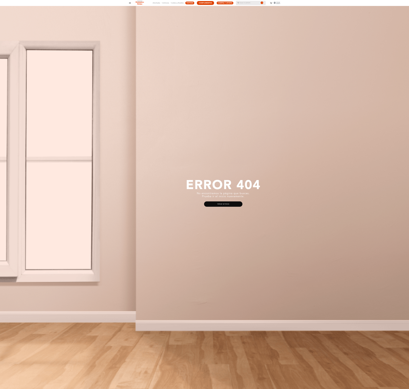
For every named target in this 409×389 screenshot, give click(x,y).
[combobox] (253, 3)
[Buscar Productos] (262, 3)
